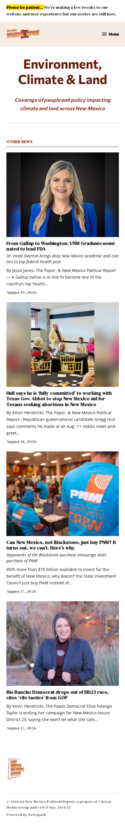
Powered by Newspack (26, 814)
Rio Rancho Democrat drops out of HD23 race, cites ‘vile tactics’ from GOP (57, 695)
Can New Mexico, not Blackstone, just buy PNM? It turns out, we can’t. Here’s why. (61, 545)
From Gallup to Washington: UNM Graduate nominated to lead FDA (61, 246)
